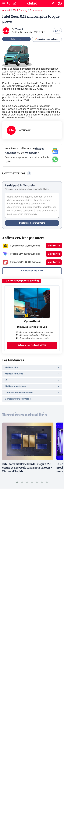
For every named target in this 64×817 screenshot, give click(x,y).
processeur (51, 69)
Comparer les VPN (32, 270)
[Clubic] (32, 3)
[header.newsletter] (14, 3)
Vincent (19, 29)
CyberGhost (32, 321)
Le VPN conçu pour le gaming (21, 280)
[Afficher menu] (3, 3)
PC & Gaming (20, 10)
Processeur (35, 10)
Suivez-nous (16, 39)
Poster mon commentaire (32, 223)
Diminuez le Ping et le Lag (32, 327)
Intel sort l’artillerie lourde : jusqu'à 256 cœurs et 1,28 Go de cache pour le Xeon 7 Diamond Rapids (27, 467)
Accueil (6, 10)
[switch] (54, 3)
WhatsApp (30, 153)
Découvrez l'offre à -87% (32, 345)
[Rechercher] (8, 3)
